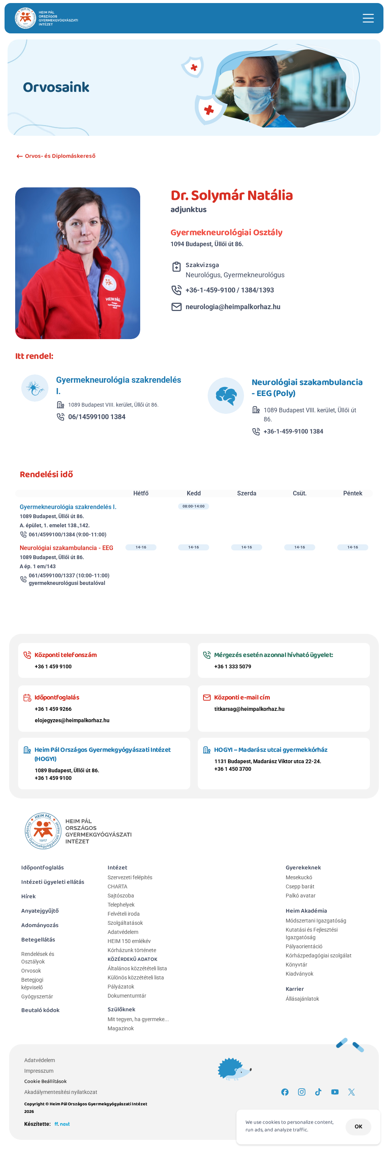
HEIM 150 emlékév (129, 941)
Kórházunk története (132, 950)
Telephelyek (121, 905)
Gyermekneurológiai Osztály (226, 232)
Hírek (28, 896)
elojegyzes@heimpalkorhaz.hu (72, 720)
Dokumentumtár (127, 996)
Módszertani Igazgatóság (316, 921)
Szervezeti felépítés (130, 877)
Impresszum (38, 1071)
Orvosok (31, 971)
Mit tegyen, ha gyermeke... (138, 1019)
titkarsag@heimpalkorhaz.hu (249, 709)
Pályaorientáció (304, 946)
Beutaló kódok (40, 1010)
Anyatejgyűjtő (40, 911)
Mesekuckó (299, 877)
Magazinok (121, 1028)
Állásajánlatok (302, 999)
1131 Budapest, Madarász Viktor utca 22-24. (267, 761)
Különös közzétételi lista (136, 977)
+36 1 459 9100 (53, 666)
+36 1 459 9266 (53, 709)
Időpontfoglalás (42, 867)
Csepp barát (300, 886)
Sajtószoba (121, 896)
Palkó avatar (301, 896)
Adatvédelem (123, 932)
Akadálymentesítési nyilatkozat (60, 1092)
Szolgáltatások (125, 923)
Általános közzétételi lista (138, 968)
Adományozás (40, 925)
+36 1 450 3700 (232, 769)
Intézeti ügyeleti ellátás (52, 882)
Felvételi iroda (124, 914)
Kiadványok (299, 974)
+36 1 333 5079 (232, 666)
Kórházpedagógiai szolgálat (319, 955)
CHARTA (117, 886)
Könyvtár (296, 965)
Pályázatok (121, 987)
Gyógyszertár (37, 996)
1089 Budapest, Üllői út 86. (67, 770)
